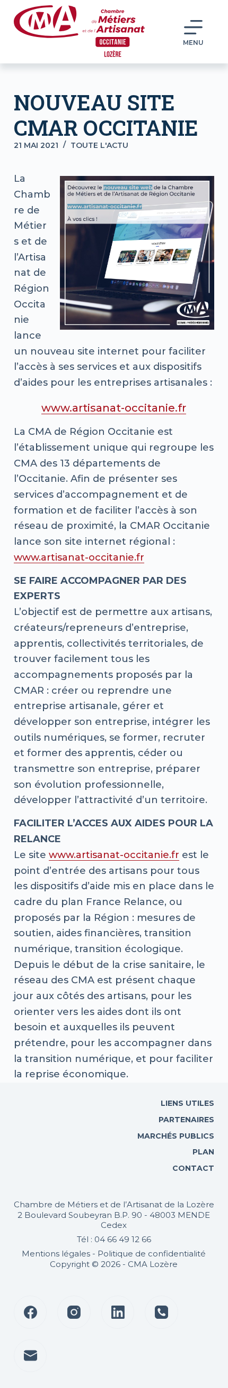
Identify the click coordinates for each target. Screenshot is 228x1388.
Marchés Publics (175, 1136)
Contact (192, 1168)
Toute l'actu (99, 145)
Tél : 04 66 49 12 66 (114, 1239)
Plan (202, 1152)
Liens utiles (186, 1103)
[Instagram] (74, 1312)
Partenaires (186, 1119)
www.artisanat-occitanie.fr (113, 408)
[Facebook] (30, 1312)
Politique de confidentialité (152, 1254)
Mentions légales (56, 1254)
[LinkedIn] (118, 1312)
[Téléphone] (161, 1312)
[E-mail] (30, 1356)
